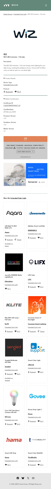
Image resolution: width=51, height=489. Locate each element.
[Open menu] (46, 5)
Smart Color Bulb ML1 (35, 453)
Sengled (8, 366)
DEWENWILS (32, 230)
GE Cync (8, 417)
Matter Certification (12, 99)
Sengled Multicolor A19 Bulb (11, 361)
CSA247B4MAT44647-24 (12, 105)
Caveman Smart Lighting (37, 324)
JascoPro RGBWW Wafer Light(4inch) (13, 276)
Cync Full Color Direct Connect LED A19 (12, 411)
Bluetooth (9, 92)
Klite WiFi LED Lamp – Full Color (12, 319)
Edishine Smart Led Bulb (36, 226)
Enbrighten (9, 281)
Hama (7, 457)
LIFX (29, 279)
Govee (30, 414)
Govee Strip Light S (35, 409)
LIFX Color (31, 275)
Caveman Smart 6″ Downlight (34, 319)
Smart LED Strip (10, 453)
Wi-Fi (19, 92)
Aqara (7, 232)
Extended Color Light (20, 14)
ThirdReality (32, 457)
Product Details (10, 78)
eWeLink (31, 365)
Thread (19, 240)
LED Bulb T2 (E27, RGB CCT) (11, 227)
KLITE (7, 324)
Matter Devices (8, 14)
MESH (15, 5)
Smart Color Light (34, 360)
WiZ (5, 54)
